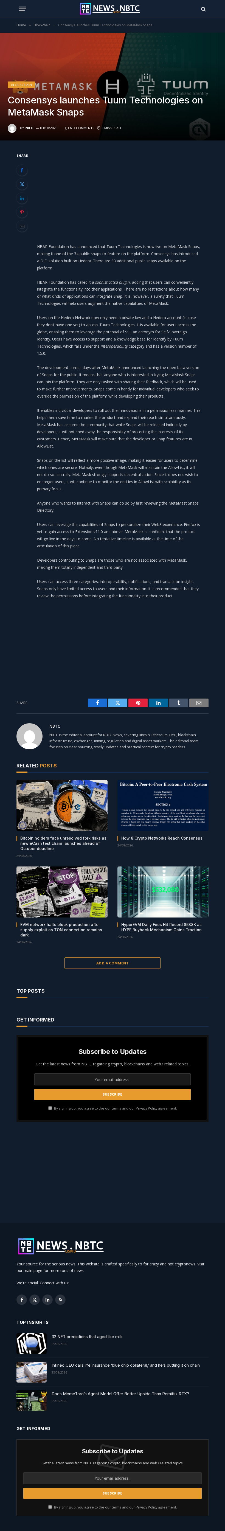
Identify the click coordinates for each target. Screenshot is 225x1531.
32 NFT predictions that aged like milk (87, 1336)
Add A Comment (112, 963)
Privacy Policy (146, 1108)
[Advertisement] (125, 190)
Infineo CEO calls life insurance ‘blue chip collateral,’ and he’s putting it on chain (126, 1365)
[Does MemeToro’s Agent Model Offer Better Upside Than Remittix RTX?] (31, 1400)
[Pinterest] (21, 212)
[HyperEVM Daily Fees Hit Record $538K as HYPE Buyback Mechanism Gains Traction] (163, 892)
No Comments (82, 128)
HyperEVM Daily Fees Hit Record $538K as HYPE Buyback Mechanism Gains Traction (161, 927)
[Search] (203, 9)
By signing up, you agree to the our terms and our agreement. (115, 1108)
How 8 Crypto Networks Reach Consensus (162, 838)
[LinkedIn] (21, 198)
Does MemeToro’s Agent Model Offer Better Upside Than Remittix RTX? (120, 1393)
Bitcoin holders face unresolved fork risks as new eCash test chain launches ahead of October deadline (63, 843)
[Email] (21, 226)
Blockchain (21, 85)
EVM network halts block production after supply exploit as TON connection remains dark (61, 929)
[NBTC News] (112, 9)
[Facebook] (21, 170)
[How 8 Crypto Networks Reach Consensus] (163, 805)
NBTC (30, 128)
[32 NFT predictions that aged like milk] (31, 1343)
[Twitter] (21, 184)
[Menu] (22, 9)
